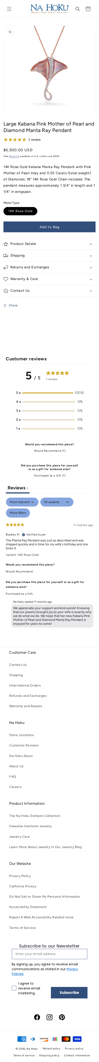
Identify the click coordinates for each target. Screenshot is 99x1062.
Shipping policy (49, 1055)
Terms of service (24, 1055)
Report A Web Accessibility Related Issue (41, 917)
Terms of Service (22, 928)
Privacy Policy (20, 876)
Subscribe (69, 992)
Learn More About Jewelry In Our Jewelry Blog (45, 847)
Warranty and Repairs (25, 706)
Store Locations (21, 735)
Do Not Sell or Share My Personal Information (44, 897)
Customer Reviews (24, 745)
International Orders (25, 685)
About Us (16, 766)
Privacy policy (74, 1048)
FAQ (12, 777)
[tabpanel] (49, 563)
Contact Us (18, 665)
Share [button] (13, 305)
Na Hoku (32, 1048)
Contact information (77, 1055)
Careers (15, 787)
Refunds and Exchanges (28, 696)
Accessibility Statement (28, 907)
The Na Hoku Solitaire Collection (34, 816)
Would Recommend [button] (19, 571)
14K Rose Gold (20, 211)
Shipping (14, 156)
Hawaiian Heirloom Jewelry (30, 826)
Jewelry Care (19, 837)
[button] (9, 9)
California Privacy (22, 886)
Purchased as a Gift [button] (19, 593)
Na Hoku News (21, 756)
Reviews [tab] (18, 487)
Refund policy (52, 1048)
